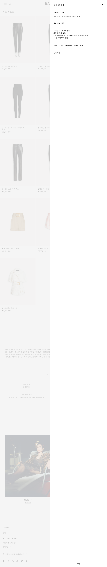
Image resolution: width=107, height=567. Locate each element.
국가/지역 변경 (59, 23)
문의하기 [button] (57, 53)
